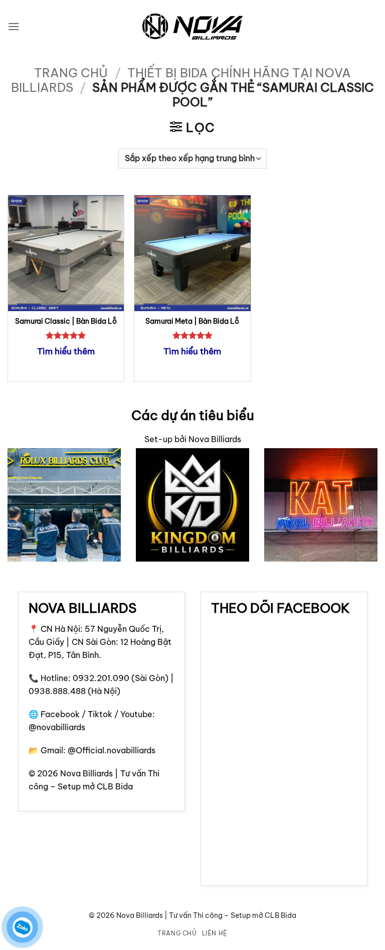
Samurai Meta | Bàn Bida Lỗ (192, 321)
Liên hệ (215, 933)
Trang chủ (71, 72)
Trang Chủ (177, 933)
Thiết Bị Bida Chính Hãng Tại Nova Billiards (181, 80)
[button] (14, 26)
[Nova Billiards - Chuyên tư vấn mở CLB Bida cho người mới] (192, 27)
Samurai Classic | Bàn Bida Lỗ (66, 321)
